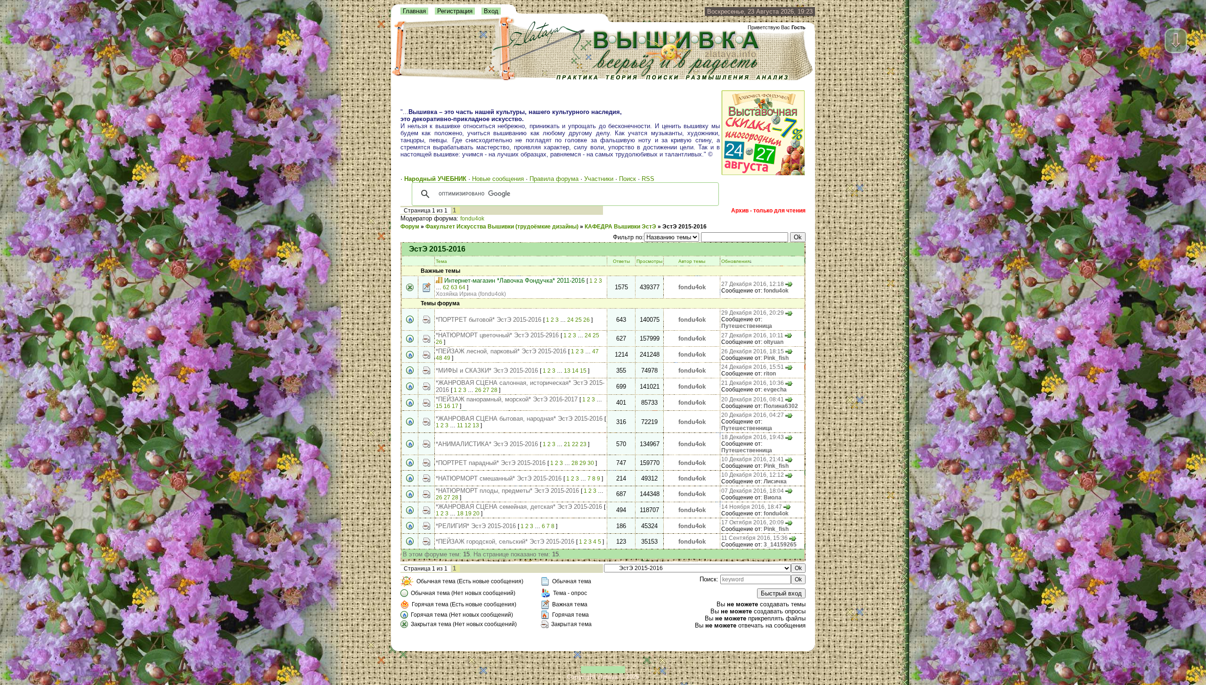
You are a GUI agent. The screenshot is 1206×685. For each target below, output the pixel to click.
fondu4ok (472, 218)
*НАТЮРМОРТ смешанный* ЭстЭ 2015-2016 (499, 478)
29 (582, 463)
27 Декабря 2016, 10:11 (752, 335)
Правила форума (554, 178)
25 (578, 320)
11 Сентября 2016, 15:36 (754, 538)
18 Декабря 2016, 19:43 (752, 437)
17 (455, 406)
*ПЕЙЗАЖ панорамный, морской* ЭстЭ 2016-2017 (507, 399)
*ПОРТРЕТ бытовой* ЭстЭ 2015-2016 (488, 319)
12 (467, 425)
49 (447, 358)
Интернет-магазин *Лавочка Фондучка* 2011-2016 (514, 280)
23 (583, 444)
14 (575, 370)
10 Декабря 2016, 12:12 (752, 475)
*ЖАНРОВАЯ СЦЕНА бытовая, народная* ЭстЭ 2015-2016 (519, 418)
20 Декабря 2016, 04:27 (752, 415)
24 (570, 320)
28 (494, 390)
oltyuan (773, 342)
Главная (414, 11)
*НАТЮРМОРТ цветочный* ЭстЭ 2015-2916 (497, 335)
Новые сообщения (498, 178)
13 (567, 370)
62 (446, 287)
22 (575, 444)
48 (439, 358)
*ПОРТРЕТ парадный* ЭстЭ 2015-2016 (491, 462)
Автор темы (691, 261)
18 (460, 513)
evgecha (775, 389)
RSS (648, 178)
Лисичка (775, 481)
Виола (773, 497)
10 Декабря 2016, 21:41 (752, 459)
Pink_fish (776, 358)
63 (454, 287)
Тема (441, 261)
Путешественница (746, 326)
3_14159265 (780, 544)
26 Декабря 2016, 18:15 (752, 351)
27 (486, 390)
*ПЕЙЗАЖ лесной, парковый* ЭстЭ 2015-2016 (501, 351)
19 (468, 513)
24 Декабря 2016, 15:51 (752, 367)
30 (590, 463)
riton (770, 373)
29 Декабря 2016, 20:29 (752, 313)
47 (595, 351)
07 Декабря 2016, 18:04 (752, 491)
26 (586, 320)
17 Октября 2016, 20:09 (752, 522)
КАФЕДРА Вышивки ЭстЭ (620, 226)
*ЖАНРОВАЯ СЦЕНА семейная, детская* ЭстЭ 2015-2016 (519, 506)
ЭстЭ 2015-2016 (684, 226)
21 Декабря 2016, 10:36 (752, 383)
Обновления (735, 261)
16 (447, 406)
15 (583, 370)
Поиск (627, 178)
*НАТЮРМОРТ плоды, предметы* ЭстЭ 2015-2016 (507, 490)
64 (462, 287)
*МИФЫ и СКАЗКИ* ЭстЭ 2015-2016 (487, 370)
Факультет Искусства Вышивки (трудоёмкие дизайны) (502, 226)
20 (476, 513)
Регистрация (455, 11)
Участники (598, 178)
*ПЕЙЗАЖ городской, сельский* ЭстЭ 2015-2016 (505, 541)
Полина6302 (781, 406)
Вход (491, 11)
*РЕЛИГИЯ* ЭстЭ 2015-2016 (476, 526)
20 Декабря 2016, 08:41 (752, 399)
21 (567, 444)
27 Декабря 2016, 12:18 (752, 284)
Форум (409, 226)
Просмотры (649, 261)
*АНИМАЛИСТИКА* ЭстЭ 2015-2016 (487, 444)
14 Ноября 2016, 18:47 (751, 507)
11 (460, 425)
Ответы (621, 261)
